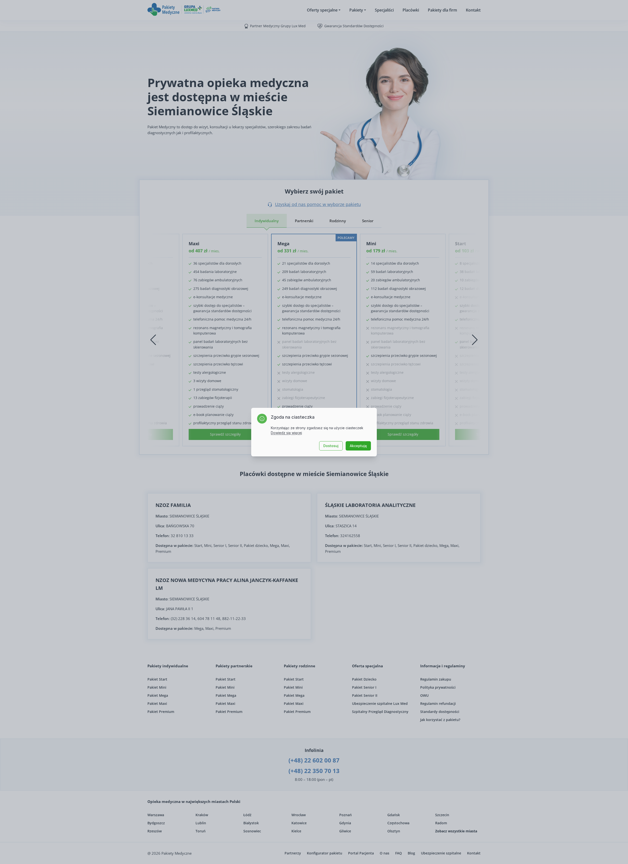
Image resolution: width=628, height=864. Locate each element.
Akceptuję (358, 446)
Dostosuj (331, 446)
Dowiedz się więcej (286, 433)
